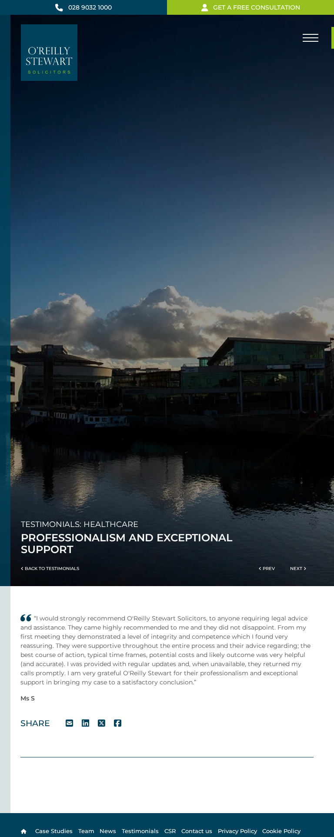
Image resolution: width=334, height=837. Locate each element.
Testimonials (140, 831)
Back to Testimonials (51, 568)
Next (297, 568)
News (108, 831)
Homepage (25, 831)
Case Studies (54, 831)
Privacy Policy (237, 831)
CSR (170, 831)
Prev (268, 568)
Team (86, 831)
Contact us (196, 831)
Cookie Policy (281, 831)
